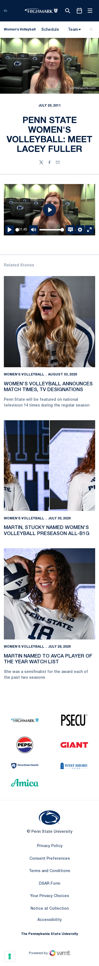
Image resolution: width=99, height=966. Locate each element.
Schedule (50, 30)
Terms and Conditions (49, 871)
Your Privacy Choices (49, 896)
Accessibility (49, 920)
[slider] (17, 229)
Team (73, 30)
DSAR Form (49, 884)
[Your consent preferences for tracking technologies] (9, 956)
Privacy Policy (49, 846)
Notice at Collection (50, 909)
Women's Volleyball (24, 374)
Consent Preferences (49, 859)
